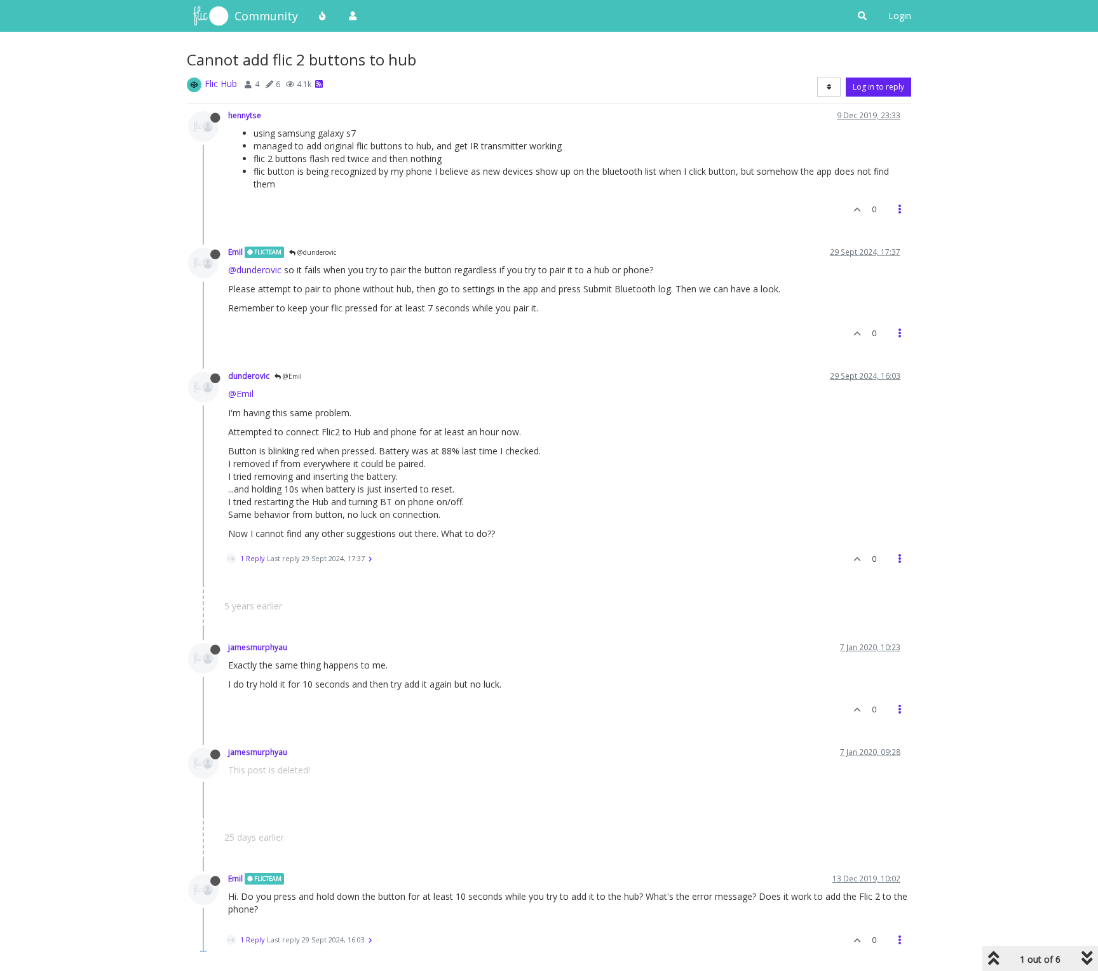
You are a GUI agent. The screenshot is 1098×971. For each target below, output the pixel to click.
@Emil (291, 376)
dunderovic (248, 375)
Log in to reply (878, 86)
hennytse (244, 115)
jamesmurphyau (257, 647)
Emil (235, 252)
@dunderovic (315, 252)
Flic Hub (221, 84)
